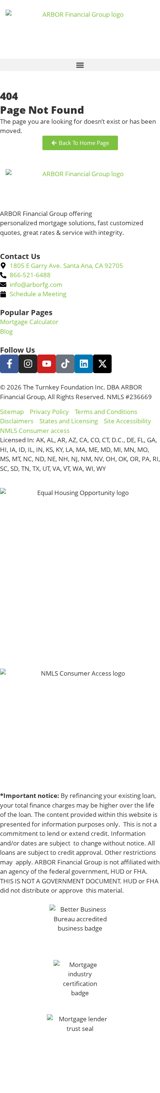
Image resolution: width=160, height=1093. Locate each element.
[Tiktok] (65, 364)
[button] (80, 65)
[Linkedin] (83, 364)
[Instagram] (28, 364)
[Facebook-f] (9, 364)
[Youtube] (46, 364)
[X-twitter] (102, 364)
